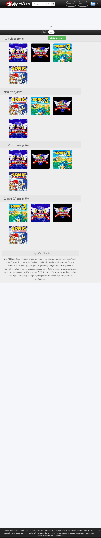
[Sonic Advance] (18, 75)
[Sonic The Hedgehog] (18, 53)
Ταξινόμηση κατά (55, 38)
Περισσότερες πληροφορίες (53, 535)
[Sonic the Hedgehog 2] (40, 53)
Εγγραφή (71, 4)
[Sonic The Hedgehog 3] (62, 53)
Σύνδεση (83, 4)
